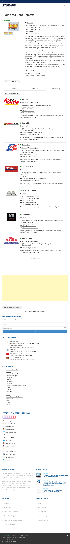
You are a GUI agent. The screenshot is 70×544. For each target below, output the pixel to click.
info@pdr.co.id (31, 31)
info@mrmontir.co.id (28, 111)
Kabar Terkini (42, 507)
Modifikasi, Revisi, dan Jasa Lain (13, 520)
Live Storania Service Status (9, 541)
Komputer (9, 383)
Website (6, 503)
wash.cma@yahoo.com (29, 248)
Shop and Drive (27, 167)
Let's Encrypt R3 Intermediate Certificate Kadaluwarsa (52, 490)
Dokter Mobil (26, 123)
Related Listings (55, 88)
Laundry (8, 387)
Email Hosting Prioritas (11, 512)
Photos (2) (35, 88)
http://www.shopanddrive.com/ (31, 180)
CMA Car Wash (27, 238)
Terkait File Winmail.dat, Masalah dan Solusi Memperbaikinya (55, 475)
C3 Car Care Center (29, 190)
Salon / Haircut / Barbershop (14, 397)
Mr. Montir (26, 99)
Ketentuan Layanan (44, 516)
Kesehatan (9, 381)
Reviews (14, 88)
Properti (8, 393)
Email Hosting (8, 507)
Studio (8, 402)
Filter (6, 93)
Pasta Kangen (13, 341)
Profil (39, 503)
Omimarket (12, 349)
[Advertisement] (35, 288)
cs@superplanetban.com (29, 154)
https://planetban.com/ (29, 156)
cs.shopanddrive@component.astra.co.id (34, 178)
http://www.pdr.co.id (33, 33)
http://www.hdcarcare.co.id (30, 228)
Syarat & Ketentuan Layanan (9, 537)
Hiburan (8, 379)
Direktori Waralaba (9, 524)
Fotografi (9, 377)
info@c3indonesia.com (29, 202)
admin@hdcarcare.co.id (29, 226)
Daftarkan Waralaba (12, 308)
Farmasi (8, 372)
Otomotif (30, 23)
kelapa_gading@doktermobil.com (32, 133)
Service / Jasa (26, 102)
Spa (7, 401)
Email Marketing (9, 516)
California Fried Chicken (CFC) (18, 353)
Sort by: (13, 93)
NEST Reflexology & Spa (16, 357)
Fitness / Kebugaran (12, 376)
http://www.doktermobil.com (30, 134)
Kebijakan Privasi (43, 520)
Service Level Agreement (8, 539)
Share (7, 82)
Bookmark (16, 82)
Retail (8, 395)
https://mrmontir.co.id (28, 113)
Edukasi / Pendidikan (12, 370)
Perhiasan (9, 391)
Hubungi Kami (42, 512)
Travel (8, 404)
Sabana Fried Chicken (15, 345)
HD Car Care (26, 214)
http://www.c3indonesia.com (30, 204)
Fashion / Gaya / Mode (13, 374)
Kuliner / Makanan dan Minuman (16, 385)
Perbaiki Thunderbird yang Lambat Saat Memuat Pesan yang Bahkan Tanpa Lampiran (54, 483)
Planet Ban (26, 145)
